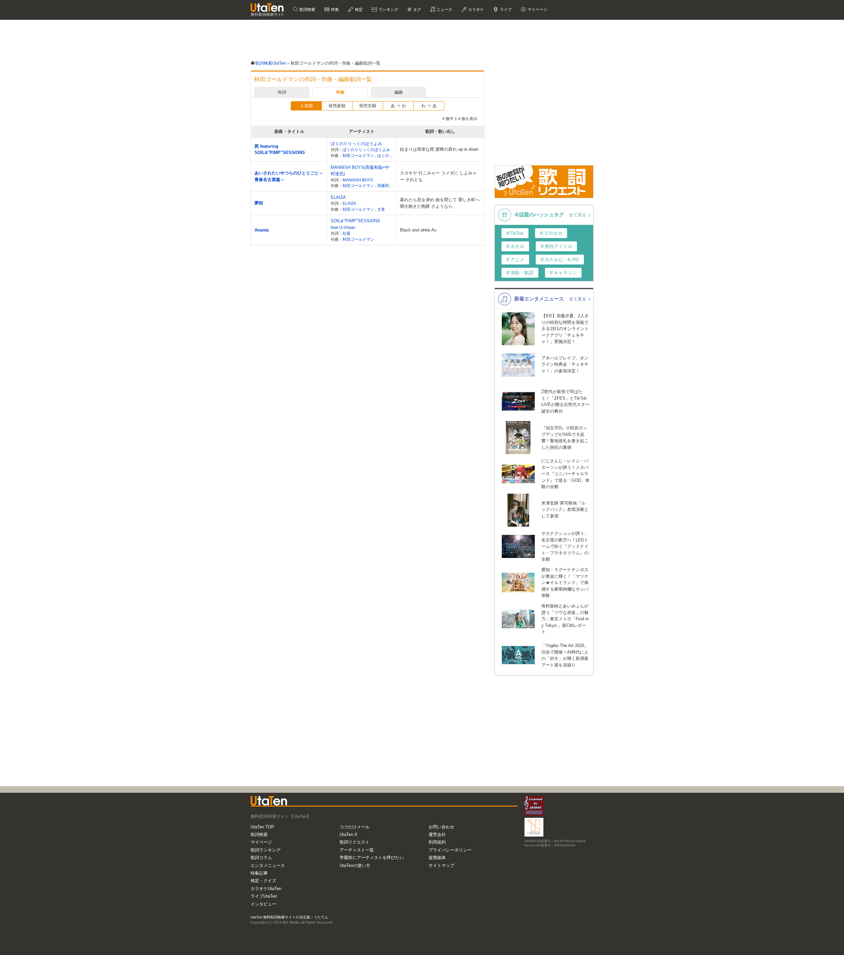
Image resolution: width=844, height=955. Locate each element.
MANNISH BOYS (358, 180)
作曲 (340, 92)
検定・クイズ (263, 880)
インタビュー (263, 904)
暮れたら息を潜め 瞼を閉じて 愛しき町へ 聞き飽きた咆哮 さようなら (440, 203)
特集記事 (259, 873)
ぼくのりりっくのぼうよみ (356, 143)
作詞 (282, 92)
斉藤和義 (385, 185)
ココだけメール (355, 826)
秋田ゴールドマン (359, 155)
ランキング (387, 9)
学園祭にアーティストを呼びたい (372, 857)
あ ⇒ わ (398, 105)
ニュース (444, 9)
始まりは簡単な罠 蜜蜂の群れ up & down (439, 149)
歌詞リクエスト (355, 842)
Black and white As (418, 230)
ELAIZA (338, 197)
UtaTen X (348, 834)
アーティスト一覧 (357, 849)
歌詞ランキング (266, 849)
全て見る (578, 214)
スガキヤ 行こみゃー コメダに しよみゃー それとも (438, 176)
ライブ (505, 9)
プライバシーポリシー (450, 849)
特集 (334, 9)
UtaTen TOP (262, 826)
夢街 (259, 202)
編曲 (398, 92)
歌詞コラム (261, 857)
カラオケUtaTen (266, 888)
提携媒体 (437, 857)
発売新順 (337, 105)
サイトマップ (441, 865)
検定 (358, 9)
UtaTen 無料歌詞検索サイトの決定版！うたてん (289, 917)
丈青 (381, 209)
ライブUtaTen (264, 896)
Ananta (262, 230)
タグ (416, 9)
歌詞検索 (306, 9)
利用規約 (437, 842)
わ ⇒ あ (429, 105)
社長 (346, 233)
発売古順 (367, 105)
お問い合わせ (441, 826)
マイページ (261, 842)
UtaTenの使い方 (355, 865)
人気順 (306, 105)
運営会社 (437, 834)
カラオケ (475, 9)
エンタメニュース (268, 865)
